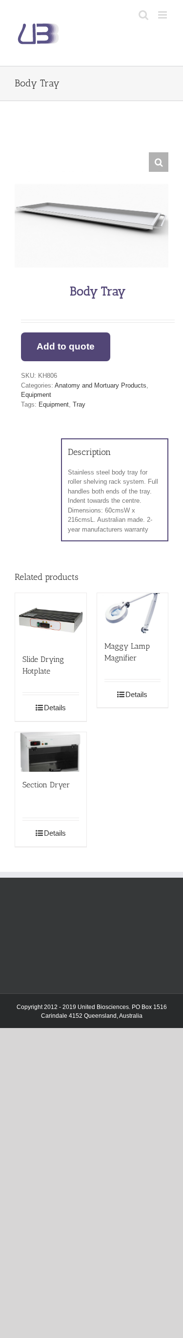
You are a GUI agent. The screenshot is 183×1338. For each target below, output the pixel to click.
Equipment (36, 394)
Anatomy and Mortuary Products (100, 385)
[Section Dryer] (50, 752)
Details (55, 707)
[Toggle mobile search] (143, 15)
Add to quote (66, 346)
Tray (79, 404)
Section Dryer (46, 784)
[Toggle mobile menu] (163, 15)
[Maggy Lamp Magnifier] (132, 613)
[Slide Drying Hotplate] (50, 619)
